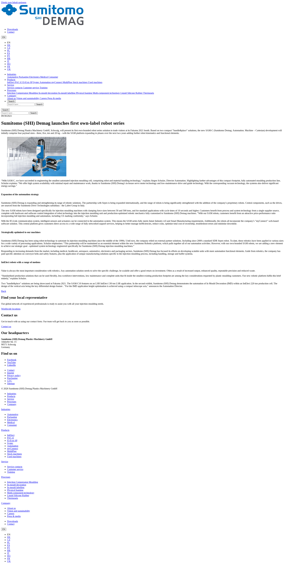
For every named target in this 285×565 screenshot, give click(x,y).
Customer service (31, 87)
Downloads (12, 29)
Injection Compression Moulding (23, 93)
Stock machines (80, 82)
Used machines (95, 82)
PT (8, 56)
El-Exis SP (27, 82)
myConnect (57, 82)
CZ (8, 48)
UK (9, 69)
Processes (11, 90)
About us (11, 98)
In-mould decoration (48, 93)
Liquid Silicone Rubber (132, 93)
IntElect (11, 82)
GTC (9, 381)
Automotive (13, 77)
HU (9, 64)
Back (3, 291)
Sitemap (11, 383)
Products (11, 79)
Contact (10, 32)
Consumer (53, 77)
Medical (44, 77)
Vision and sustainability (28, 98)
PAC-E (18, 82)
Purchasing (12, 378)
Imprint (10, 373)
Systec (36, 82)
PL (8, 50)
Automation (45, 82)
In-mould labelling (67, 93)
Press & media (54, 98)
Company (11, 95)
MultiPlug (68, 82)
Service (10, 85)
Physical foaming (84, 93)
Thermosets (148, 93)
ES (8, 53)
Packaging (24, 77)
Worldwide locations (10, 309)
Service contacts (15, 87)
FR (8, 66)
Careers (44, 98)
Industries (11, 74)
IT (8, 61)
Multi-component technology (107, 93)
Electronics (34, 77)
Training (44, 87)
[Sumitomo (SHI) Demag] (42, 24)
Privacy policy (14, 375)
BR (8, 58)
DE (8, 45)
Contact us (6, 326)
